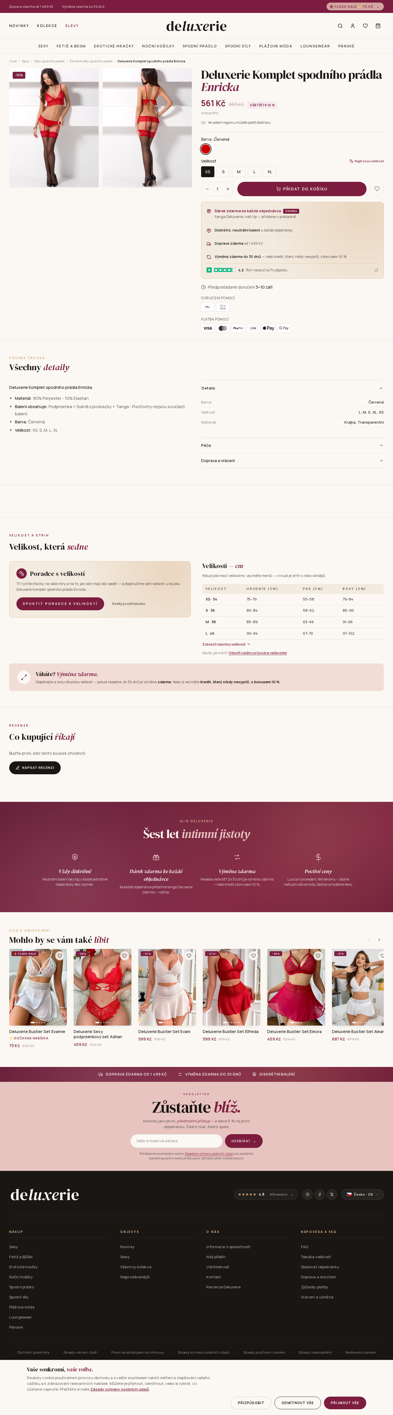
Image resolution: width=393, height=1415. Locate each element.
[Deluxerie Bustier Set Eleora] (296, 987)
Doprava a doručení (318, 1276)
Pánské (346, 46)
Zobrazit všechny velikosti (223, 644)
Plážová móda (276, 46)
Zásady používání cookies (264, 1352)
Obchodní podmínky (33, 1352)
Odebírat (243, 1141)
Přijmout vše (345, 1403)
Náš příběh (215, 1256)
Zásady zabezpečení (315, 1352)
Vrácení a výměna (317, 1297)
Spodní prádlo (200, 46)
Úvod (13, 61)
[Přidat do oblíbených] (59, 955)
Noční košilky (158, 46)
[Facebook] (319, 1194)
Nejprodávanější (135, 1276)
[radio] (205, 149)
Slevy (72, 25)
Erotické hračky (114, 46)
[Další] (379, 939)
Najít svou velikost (369, 161)
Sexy (43, 46)
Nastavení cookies (360, 1352)
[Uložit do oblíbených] (377, 189)
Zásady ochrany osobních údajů (204, 1352)
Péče (206, 445)
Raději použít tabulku (128, 603)
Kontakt (213, 1276)
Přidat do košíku (305, 189)
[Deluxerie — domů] (196, 25)
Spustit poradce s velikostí (60, 603)
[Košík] (378, 26)
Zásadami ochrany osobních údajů (209, 1154)
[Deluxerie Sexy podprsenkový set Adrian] (102, 987)
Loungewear (315, 46)
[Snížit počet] (207, 189)
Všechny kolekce (135, 1266)
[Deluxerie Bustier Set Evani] (167, 987)
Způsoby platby (314, 1286)
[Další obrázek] (60, 987)
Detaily (208, 388)
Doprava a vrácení (218, 460)
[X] (332, 1194)
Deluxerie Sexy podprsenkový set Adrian (98, 1034)
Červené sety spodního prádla (91, 61)
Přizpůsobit (251, 1403)
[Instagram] (307, 1194)
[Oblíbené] (365, 26)
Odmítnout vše (298, 1403)
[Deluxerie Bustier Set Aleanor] (361, 987)
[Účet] (352, 26)
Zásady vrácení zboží (80, 1352)
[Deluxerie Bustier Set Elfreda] (231, 987)
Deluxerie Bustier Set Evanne (37, 1031)
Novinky (19, 25)
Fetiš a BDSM (71, 46)
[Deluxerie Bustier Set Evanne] (38, 987)
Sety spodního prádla (49, 61)
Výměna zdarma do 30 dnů (83, 6)
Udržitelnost (217, 1266)
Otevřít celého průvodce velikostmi (258, 653)
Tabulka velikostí (316, 1256)
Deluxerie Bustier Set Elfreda (231, 1031)
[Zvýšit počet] (228, 189)
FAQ (304, 1246)
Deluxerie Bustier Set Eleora (294, 1031)
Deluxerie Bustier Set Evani (164, 1031)
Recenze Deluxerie (223, 1286)
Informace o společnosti (228, 1246)
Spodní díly (238, 46)
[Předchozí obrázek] (16, 987)
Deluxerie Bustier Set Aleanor (360, 1031)
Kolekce (47, 25)
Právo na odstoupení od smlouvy (137, 1352)
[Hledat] (340, 26)
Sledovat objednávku (320, 1266)
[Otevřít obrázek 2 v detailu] (147, 127)
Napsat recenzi (38, 767)
